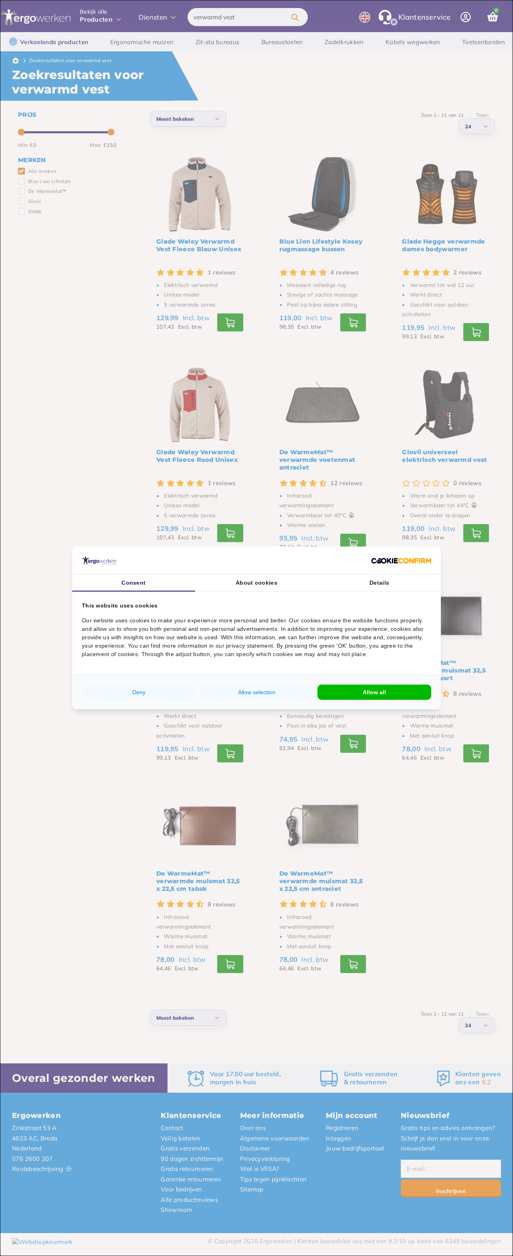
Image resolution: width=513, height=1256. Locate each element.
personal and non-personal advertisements (220, 629)
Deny (138, 692)
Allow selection (256, 692)
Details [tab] (379, 582)
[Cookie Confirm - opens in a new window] (401, 560)
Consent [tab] (133, 582)
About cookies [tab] (256, 582)
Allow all (374, 692)
